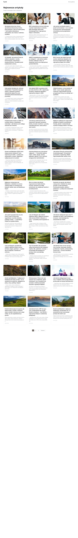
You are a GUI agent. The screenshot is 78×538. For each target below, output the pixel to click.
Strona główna (71, 1)
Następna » (43, 330)
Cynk (5, 2)
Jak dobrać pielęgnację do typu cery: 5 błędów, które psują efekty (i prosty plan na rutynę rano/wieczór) (63, 279)
